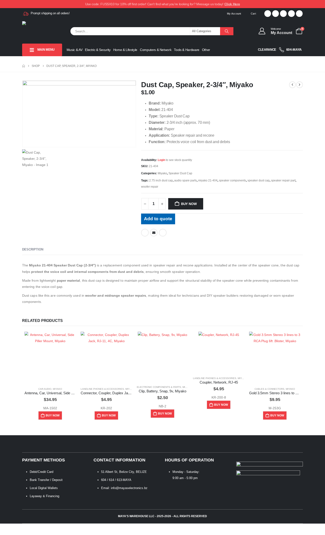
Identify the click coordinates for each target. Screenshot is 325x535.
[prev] (292, 84)
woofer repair (149, 186)
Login (161, 160)
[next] (299, 84)
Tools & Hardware (186, 50)
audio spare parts (185, 180)
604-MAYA (293, 49)
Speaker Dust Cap (180, 173)
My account (234, 13)
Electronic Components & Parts (159, 387)
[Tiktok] (299, 13)
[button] (3, 532)
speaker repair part (283, 180)
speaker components (232, 180)
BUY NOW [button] (52, 415)
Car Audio (44, 389)
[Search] (226, 31)
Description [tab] (32, 249)
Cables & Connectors (269, 389)
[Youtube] (275, 13)
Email (154, 232)
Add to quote (158, 218)
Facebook (145, 232)
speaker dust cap (258, 180)
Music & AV (75, 50)
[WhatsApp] (291, 13)
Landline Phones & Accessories (102, 389)
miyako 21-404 (207, 180)
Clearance (267, 49)
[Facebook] (267, 13)
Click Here (232, 4)
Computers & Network (155, 50)
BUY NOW (189, 204)
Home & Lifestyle (125, 50)
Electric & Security (97, 50)
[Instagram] (283, 13)
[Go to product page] (50, 357)
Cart (253, 13)
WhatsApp (163, 232)
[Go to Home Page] (23, 66)
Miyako (162, 173)
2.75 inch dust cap (161, 180)
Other (206, 50)
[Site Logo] (46, 31)
